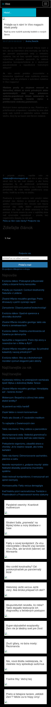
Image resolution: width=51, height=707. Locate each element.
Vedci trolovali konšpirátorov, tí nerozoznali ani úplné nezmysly (25, 478)
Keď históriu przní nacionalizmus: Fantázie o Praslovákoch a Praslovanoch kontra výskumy (25, 493)
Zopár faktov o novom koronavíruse (19, 412)
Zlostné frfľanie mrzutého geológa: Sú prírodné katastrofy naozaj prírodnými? (25, 350)
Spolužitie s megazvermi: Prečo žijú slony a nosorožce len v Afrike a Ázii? (24, 341)
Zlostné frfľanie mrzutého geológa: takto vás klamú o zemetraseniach (24, 323)
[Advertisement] (25, 145)
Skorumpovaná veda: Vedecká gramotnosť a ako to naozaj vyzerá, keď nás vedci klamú (24, 436)
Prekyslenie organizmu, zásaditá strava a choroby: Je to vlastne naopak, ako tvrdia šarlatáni (22, 447)
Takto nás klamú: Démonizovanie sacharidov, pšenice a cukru (24, 457)
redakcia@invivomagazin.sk (15, 178)
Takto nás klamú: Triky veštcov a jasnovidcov (24, 429)
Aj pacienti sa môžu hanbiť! (15, 406)
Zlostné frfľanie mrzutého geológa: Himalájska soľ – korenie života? (25, 390)
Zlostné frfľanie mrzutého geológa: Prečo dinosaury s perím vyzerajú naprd (22, 300)
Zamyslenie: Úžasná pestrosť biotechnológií (24, 307)
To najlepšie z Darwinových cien (18, 423)
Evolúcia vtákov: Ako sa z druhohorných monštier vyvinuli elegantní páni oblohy (22, 359)
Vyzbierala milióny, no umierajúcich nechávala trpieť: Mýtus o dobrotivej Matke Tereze (25, 381)
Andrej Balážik (32, 41)
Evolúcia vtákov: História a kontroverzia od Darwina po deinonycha (23, 332)
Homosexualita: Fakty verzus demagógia (22, 485)
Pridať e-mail (25, 264)
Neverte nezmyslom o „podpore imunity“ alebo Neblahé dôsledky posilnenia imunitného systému (25, 468)
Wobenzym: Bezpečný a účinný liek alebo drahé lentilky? (23, 399)
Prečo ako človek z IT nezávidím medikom (23, 417)
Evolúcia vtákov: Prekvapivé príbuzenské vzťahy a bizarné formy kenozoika (22, 282)
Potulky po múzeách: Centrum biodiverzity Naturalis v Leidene (23, 291)
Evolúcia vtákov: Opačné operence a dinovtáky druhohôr (20, 315)
